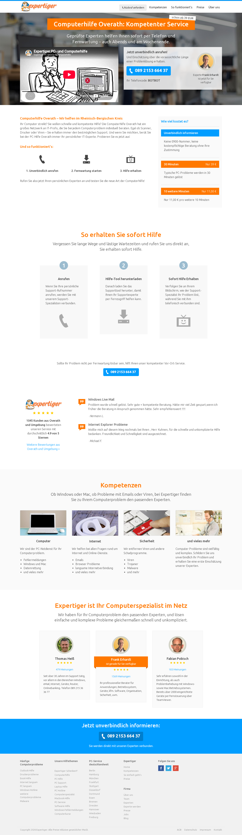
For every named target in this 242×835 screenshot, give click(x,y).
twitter (168, 768)
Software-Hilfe (62, 806)
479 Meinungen (64, 669)
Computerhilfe (62, 775)
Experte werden (132, 806)
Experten (128, 802)
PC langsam (26, 786)
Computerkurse (63, 814)
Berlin (92, 770)
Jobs (126, 814)
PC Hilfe (59, 779)
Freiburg (93, 817)
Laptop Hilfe (61, 786)
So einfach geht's (132, 775)
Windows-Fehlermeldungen (69, 810)
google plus (176, 768)
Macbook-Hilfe (62, 798)
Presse (127, 810)
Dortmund (94, 794)
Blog (126, 818)
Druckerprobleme (29, 774)
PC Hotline (60, 790)
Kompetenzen (158, 7)
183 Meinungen (177, 669)
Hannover (94, 809)
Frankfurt (94, 782)
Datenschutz (190, 829)
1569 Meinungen (121, 676)
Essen (92, 797)
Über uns (214, 7)
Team (126, 799)
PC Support (60, 782)
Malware (24, 801)
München (94, 778)
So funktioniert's (181, 7)
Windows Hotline (29, 790)
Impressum (205, 829)
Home (127, 767)
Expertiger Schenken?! (66, 771)
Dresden (93, 805)
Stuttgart (94, 786)
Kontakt (218, 829)
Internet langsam (29, 782)
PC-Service (60, 802)
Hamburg (94, 774)
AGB (179, 829)
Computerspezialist (65, 794)
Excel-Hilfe (25, 778)
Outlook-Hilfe (27, 770)
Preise (200, 7)
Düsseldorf (94, 790)
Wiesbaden (95, 813)
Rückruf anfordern (134, 7)
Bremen (93, 801)
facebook (161, 768)
